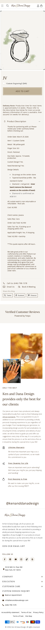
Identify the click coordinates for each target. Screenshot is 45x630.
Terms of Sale (18, 616)
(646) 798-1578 (10, 605)
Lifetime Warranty (16, 447)
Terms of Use (26, 612)
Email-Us (11, 287)
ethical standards (9, 417)
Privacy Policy (38, 612)
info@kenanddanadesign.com (16, 600)
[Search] (7, 5)
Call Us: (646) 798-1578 (17, 283)
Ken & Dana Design (19, 627)
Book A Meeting (28, 287)
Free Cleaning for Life (18, 463)
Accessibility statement (10, 612)
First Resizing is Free (17, 479)
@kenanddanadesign (22, 503)
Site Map (28, 616)
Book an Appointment (13, 595)
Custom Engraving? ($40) (16, 83)
